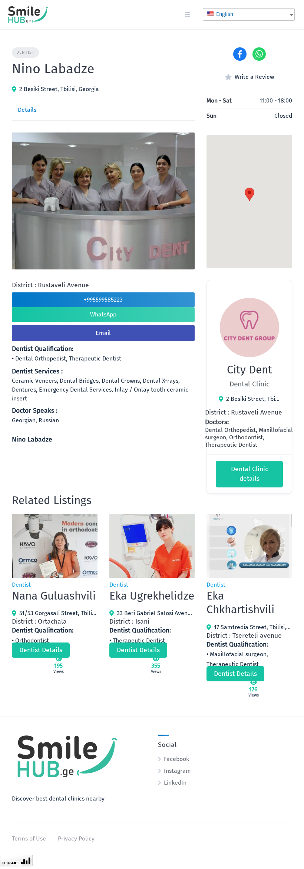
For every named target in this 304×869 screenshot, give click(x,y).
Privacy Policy (76, 838)
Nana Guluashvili (54, 596)
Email (103, 332)
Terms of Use (29, 838)
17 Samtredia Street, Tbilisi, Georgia (253, 627)
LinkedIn (175, 782)
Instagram (177, 770)
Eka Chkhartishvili (240, 603)
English (224, 14)
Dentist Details (40, 650)
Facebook (176, 758)
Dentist (25, 52)
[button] (249, 194)
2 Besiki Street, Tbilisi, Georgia (59, 89)
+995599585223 (103, 299)
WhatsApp (103, 314)
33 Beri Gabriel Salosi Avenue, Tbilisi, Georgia (156, 613)
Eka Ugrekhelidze (151, 596)
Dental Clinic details (249, 474)
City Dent (249, 369)
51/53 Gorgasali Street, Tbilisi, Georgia (58, 613)
